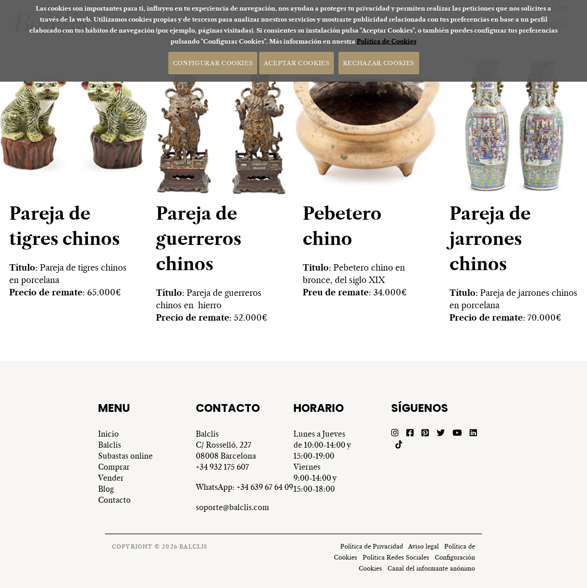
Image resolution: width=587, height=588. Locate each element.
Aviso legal (423, 546)
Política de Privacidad (371, 546)
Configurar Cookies (212, 63)
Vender (111, 478)
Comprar (114, 467)
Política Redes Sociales (396, 557)
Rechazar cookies (378, 63)
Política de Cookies (386, 41)
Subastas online (125, 455)
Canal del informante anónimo (431, 568)
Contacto (114, 500)
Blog (106, 489)
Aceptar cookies (297, 63)
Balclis (110, 444)
